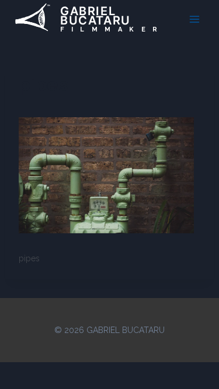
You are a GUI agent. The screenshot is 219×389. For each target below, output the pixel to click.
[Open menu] (194, 19)
